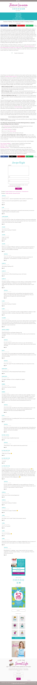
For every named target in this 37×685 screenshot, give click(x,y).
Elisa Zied (2, 146)
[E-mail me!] (24, 9)
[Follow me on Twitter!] (14, 9)
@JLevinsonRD (13, 131)
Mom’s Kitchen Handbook (5, 143)
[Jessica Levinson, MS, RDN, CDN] (18, 5)
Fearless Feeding (7, 129)
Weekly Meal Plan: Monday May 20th (13, 193)
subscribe (11, 186)
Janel (3, 515)
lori (3, 207)
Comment (10, 165)
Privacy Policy (29, 680)
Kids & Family (18, 16)
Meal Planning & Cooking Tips (18, 19)
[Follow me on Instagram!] (18, 9)
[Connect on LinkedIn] (20, 9)
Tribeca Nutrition (3, 144)
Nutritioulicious (7, 126)
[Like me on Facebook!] (13, 9)
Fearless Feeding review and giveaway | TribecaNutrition (17, 191)
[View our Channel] (22, 9)
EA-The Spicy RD (6, 450)
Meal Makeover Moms (4, 147)
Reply (3, 204)
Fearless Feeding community (11, 76)
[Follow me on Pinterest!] (16, 9)
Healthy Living (18, 15)
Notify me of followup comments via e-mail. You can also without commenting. (18, 186)
